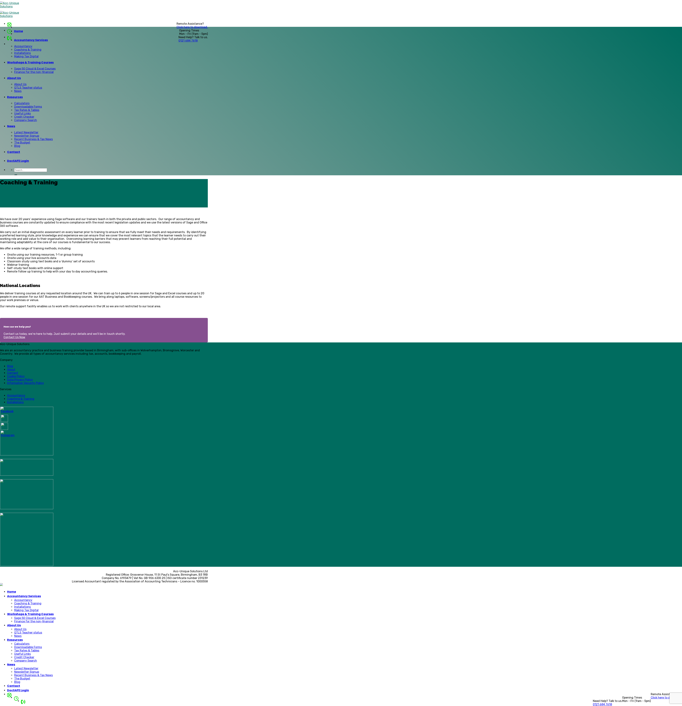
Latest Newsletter (26, 132)
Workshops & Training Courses (30, 62)
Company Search (25, 120)
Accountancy (23, 46)
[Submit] (15, 174)
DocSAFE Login (18, 161)
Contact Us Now (14, 337)
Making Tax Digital (26, 56)
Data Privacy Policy (20, 379)
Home (18, 31)
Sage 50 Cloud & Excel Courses (35, 68)
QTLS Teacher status (28, 87)
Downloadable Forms (28, 106)
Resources (15, 97)
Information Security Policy (25, 383)
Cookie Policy (16, 376)
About (11, 369)
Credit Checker (24, 116)
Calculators (21, 103)
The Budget (22, 142)
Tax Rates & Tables (26, 110)
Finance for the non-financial (34, 72)
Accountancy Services (31, 40)
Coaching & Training (27, 49)
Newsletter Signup (26, 135)
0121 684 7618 (188, 40)
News (17, 91)
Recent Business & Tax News (33, 139)
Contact (13, 152)
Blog (17, 146)
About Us (14, 78)
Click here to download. (192, 27)
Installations (22, 53)
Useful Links (22, 113)
